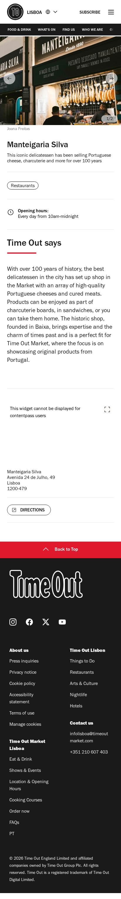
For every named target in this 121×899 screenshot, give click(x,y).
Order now (19, 811)
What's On (47, 30)
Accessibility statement (21, 699)
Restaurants (82, 672)
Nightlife (78, 695)
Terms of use (21, 713)
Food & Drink (19, 30)
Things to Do (82, 661)
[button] (107, 409)
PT (11, 834)
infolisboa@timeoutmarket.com (89, 738)
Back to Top (66, 550)
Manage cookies (25, 725)
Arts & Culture (84, 684)
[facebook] (29, 622)
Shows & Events (25, 771)
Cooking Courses (25, 800)
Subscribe (90, 13)
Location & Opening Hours (28, 786)
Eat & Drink (20, 759)
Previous (9, 78)
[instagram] (12, 622)
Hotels (76, 706)
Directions (32, 510)
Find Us (69, 30)
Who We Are (92, 30)
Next (111, 78)
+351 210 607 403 (89, 752)
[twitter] (45, 622)
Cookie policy (22, 684)
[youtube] (62, 622)
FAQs (14, 823)
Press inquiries (23, 661)
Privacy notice (22, 672)
